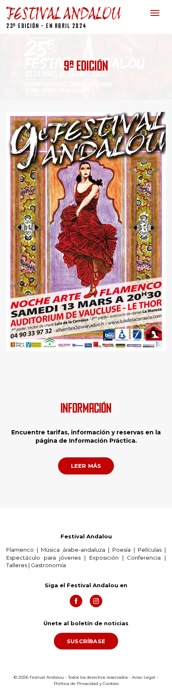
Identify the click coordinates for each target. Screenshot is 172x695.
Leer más (86, 465)
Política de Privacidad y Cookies (86, 683)
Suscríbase (86, 641)
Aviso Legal (143, 677)
